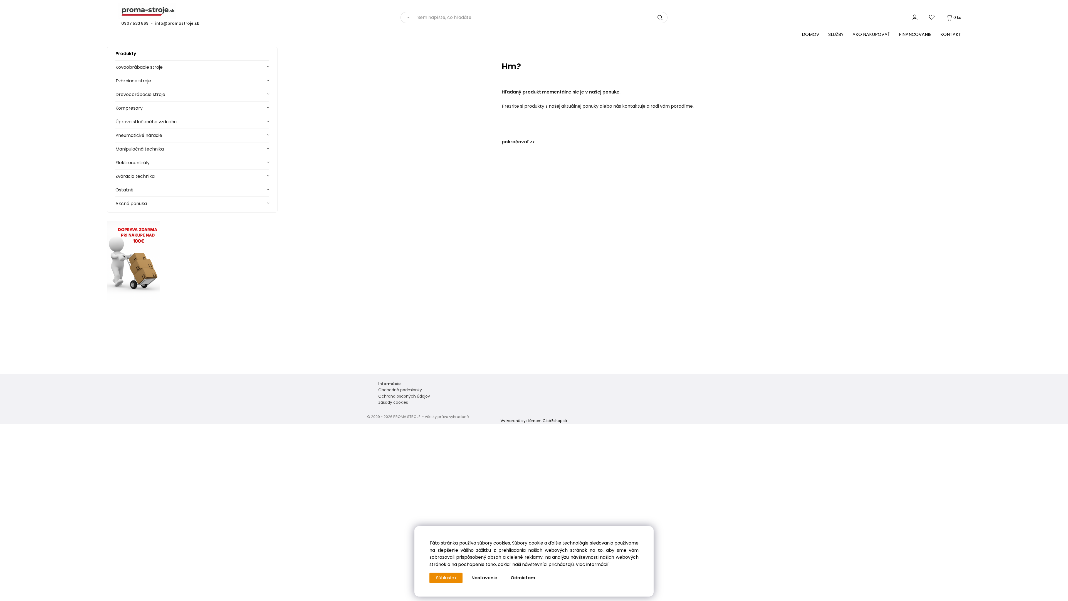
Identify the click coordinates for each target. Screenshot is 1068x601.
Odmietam (523, 578)
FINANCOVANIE (915, 34)
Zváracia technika (135, 176)
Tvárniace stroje (133, 81)
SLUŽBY (836, 34)
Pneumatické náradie (138, 135)
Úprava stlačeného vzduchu (146, 122)
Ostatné (124, 190)
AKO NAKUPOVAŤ (871, 34)
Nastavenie (484, 578)
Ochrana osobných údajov (404, 396)
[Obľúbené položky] (932, 17)
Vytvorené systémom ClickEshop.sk (534, 420)
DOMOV (810, 34)
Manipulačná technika (139, 149)
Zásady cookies (393, 402)
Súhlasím (446, 578)
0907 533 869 (135, 23)
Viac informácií (592, 564)
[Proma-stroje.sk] (534, 11)
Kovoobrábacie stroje (139, 67)
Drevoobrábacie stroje (140, 94)
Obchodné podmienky (400, 390)
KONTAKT (950, 34)
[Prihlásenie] (914, 17)
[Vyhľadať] (407, 17)
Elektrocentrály (132, 162)
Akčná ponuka (131, 203)
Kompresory (129, 108)
